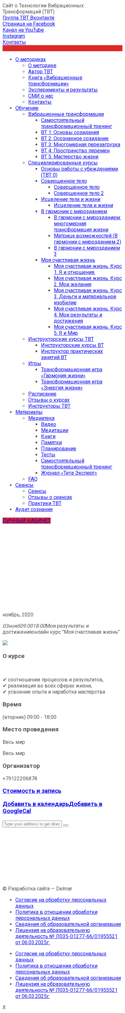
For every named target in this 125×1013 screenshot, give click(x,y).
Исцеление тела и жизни (70, 199)
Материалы (29, 412)
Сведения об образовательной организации (68, 924)
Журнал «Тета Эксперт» (69, 473)
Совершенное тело (64, 181)
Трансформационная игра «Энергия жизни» (71, 385)
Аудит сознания (34, 509)
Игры (34, 363)
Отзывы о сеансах (50, 497)
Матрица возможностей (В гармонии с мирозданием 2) (87, 239)
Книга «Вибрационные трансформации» (55, 81)
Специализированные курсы (63, 163)
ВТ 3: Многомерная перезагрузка (80, 144)
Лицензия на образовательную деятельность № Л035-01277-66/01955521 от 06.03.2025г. (66, 936)
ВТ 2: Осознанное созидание (75, 138)
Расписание (42, 394)
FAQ (33, 479)
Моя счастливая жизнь (68, 260)
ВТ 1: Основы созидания (70, 132)
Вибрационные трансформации (66, 114)
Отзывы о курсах (49, 400)
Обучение (26, 108)
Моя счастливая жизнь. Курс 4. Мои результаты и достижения (88, 315)
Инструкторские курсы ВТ (72, 345)
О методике (42, 65)
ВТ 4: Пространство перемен (75, 151)
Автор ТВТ (40, 71)
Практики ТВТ (45, 503)
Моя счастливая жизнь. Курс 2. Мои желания (88, 281)
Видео (48, 424)
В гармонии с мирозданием (74, 211)
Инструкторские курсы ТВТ (61, 339)
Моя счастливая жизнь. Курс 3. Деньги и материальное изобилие (88, 296)
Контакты (40, 102)
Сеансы (24, 485)
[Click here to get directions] (65, 825)
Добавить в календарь (36, 804)
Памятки (51, 442)
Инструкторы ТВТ (49, 406)
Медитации (54, 430)
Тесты (48, 455)
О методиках (30, 59)
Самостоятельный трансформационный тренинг (76, 123)
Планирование (58, 449)
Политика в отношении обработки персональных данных (56, 915)
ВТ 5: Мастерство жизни (69, 157)
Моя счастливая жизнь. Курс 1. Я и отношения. (88, 269)
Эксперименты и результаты (63, 90)
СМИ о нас (40, 96)
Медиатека (41, 418)
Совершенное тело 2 (79, 193)
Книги (48, 436)
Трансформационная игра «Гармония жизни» (71, 372)
